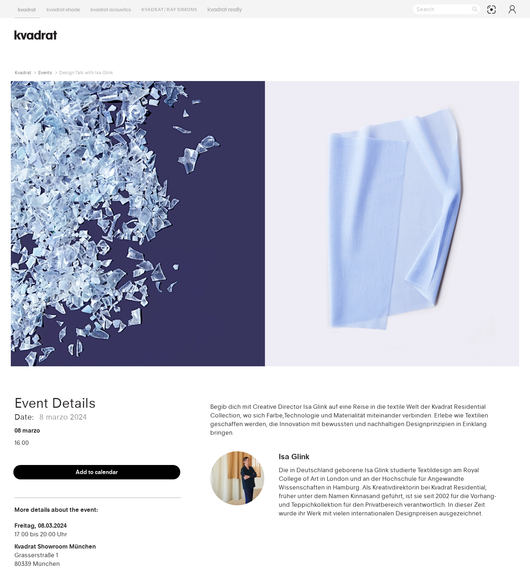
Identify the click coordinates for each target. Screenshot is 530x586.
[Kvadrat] (27, 9)
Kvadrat (23, 72)
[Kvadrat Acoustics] (110, 9)
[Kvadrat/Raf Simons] (169, 9)
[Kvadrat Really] (225, 9)
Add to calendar (97, 472)
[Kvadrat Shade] (63, 9)
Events (45, 72)
